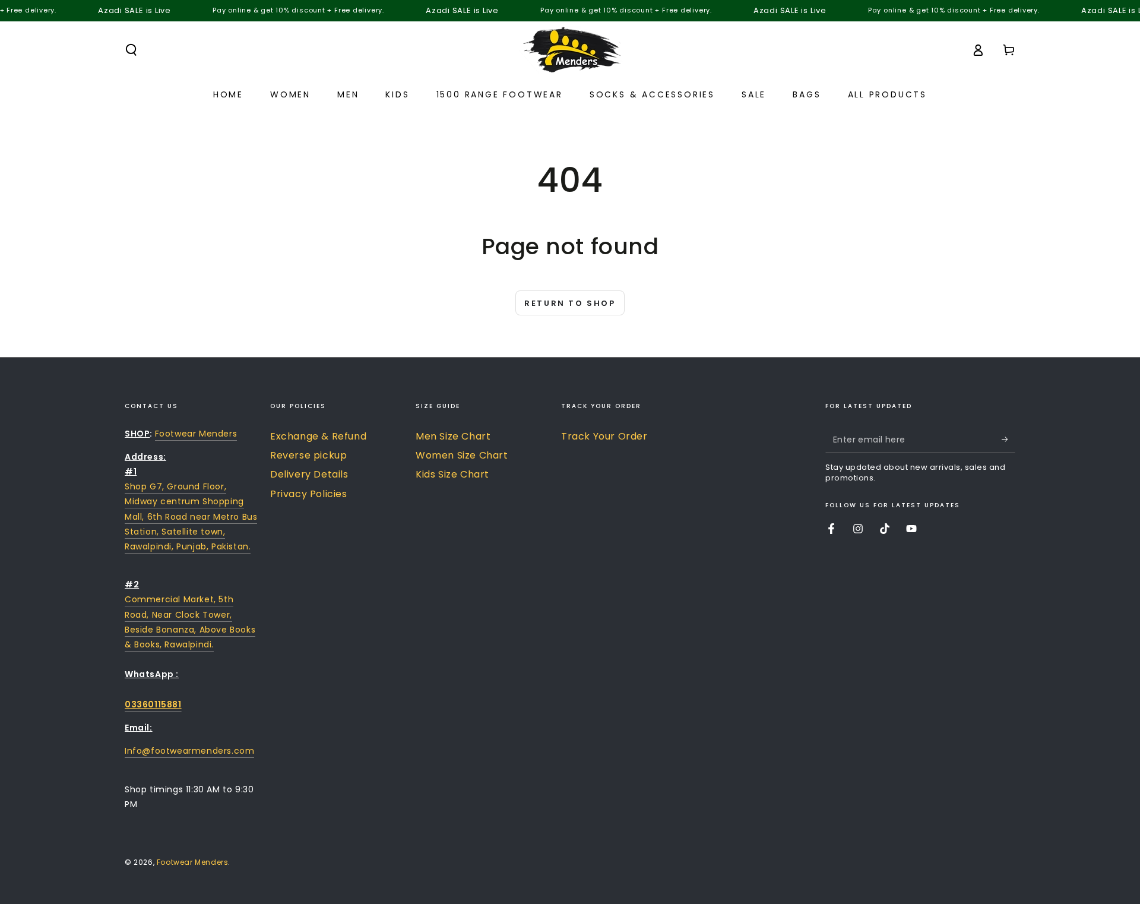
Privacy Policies (308, 494)
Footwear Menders (196, 434)
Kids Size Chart (452, 474)
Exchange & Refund (318, 436)
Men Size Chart (453, 436)
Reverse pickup (308, 455)
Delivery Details (309, 474)
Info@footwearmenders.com (189, 751)
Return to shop (569, 303)
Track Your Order (604, 436)
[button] (131, 50)
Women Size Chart (462, 455)
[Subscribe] (1008, 439)
